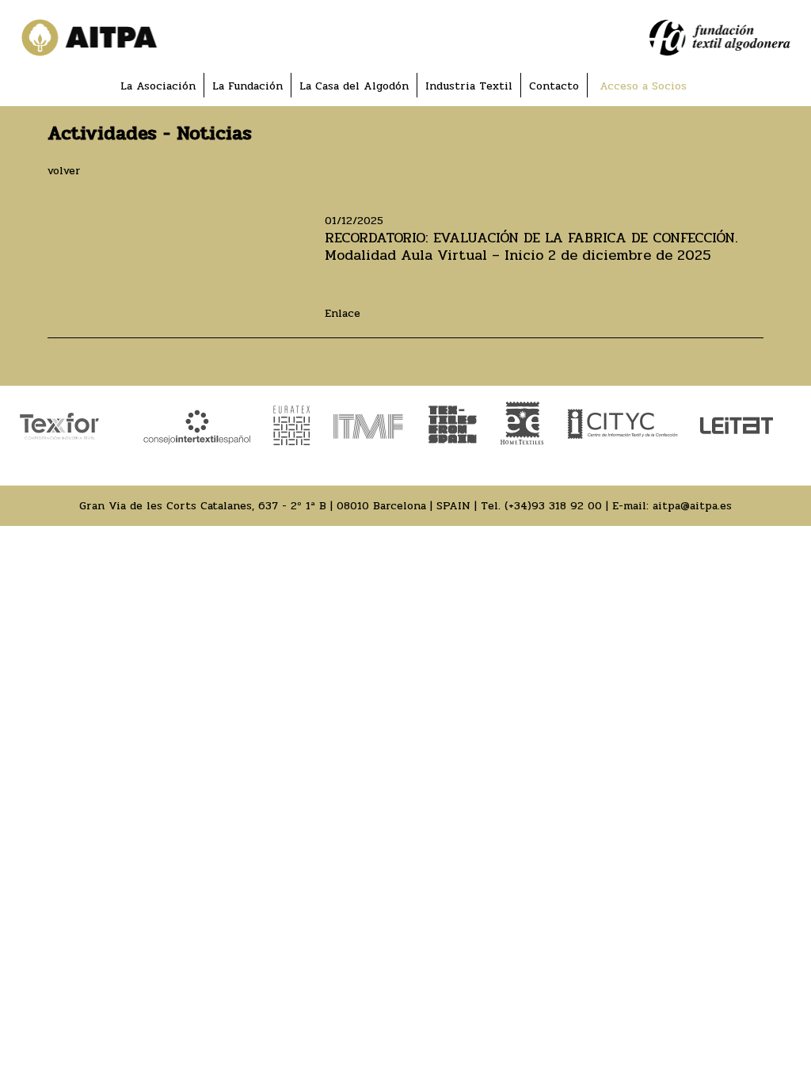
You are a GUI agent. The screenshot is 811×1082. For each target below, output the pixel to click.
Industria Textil (468, 86)
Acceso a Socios (643, 86)
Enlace (342, 313)
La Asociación (158, 86)
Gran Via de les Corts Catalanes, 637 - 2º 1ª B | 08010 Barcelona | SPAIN (274, 505)
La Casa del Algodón (354, 86)
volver (64, 170)
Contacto (554, 86)
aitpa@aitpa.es (692, 505)
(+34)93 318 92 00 (553, 505)
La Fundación (247, 86)
